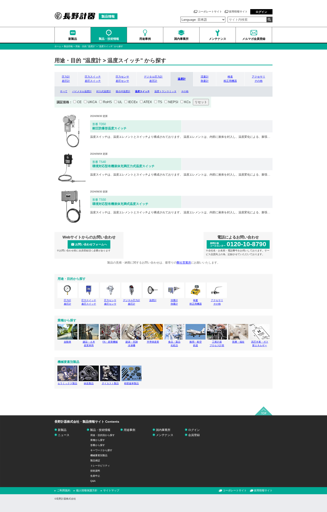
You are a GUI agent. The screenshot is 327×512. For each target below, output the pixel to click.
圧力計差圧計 (66, 78)
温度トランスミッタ (165, 91)
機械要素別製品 (98, 455)
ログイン (261, 12)
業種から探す (97, 440)
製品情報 (68, 46)
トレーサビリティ (100, 465)
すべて (63, 91)
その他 (184, 91)
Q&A (92, 481)
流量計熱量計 (205, 78)
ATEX (147, 102)
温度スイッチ (142, 91)
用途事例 (129, 430)
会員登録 (194, 435)
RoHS (107, 102)
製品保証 (95, 460)
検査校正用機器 (230, 78)
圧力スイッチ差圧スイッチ (93, 78)
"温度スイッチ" (106, 46)
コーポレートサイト (210, 11)
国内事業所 (163, 430)
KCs (187, 102)
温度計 (182, 78)
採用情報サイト (238, 11)
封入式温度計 (103, 91)
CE (79, 102)
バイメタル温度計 (82, 91)
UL (120, 102)
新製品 (62, 430)
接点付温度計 (123, 91)
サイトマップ (111, 490)
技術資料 (95, 470)
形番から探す (97, 445)
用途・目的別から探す (102, 435)
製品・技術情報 (100, 430)
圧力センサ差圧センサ (122, 78)
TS (160, 102)
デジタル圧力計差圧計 (153, 78)
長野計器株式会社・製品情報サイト (86, 421)
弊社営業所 (184, 262)
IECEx (133, 102)
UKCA (92, 102)
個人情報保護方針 (86, 490)
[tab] (65, 79)
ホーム (57, 46)
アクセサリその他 (258, 78)
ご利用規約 (63, 490)
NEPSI (173, 102)
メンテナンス (164, 435)
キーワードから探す (101, 450)
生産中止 (95, 475)
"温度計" (91, 46)
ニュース (63, 435)
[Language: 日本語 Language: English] (202, 19)
